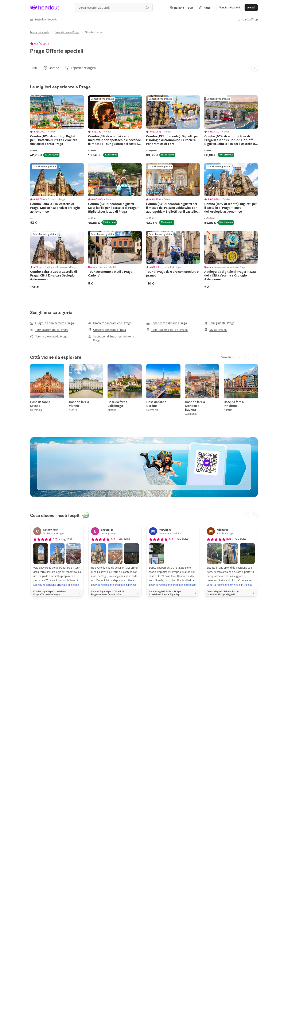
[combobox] (113, 7)
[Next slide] (255, 68)
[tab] (33, 68)
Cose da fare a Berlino (156, 403)
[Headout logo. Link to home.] (44, 7)
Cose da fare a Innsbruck (234, 403)
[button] (43, 19)
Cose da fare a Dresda (40, 403)
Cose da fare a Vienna (79, 403)
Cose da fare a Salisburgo (118, 403)
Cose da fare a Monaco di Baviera (195, 405)
